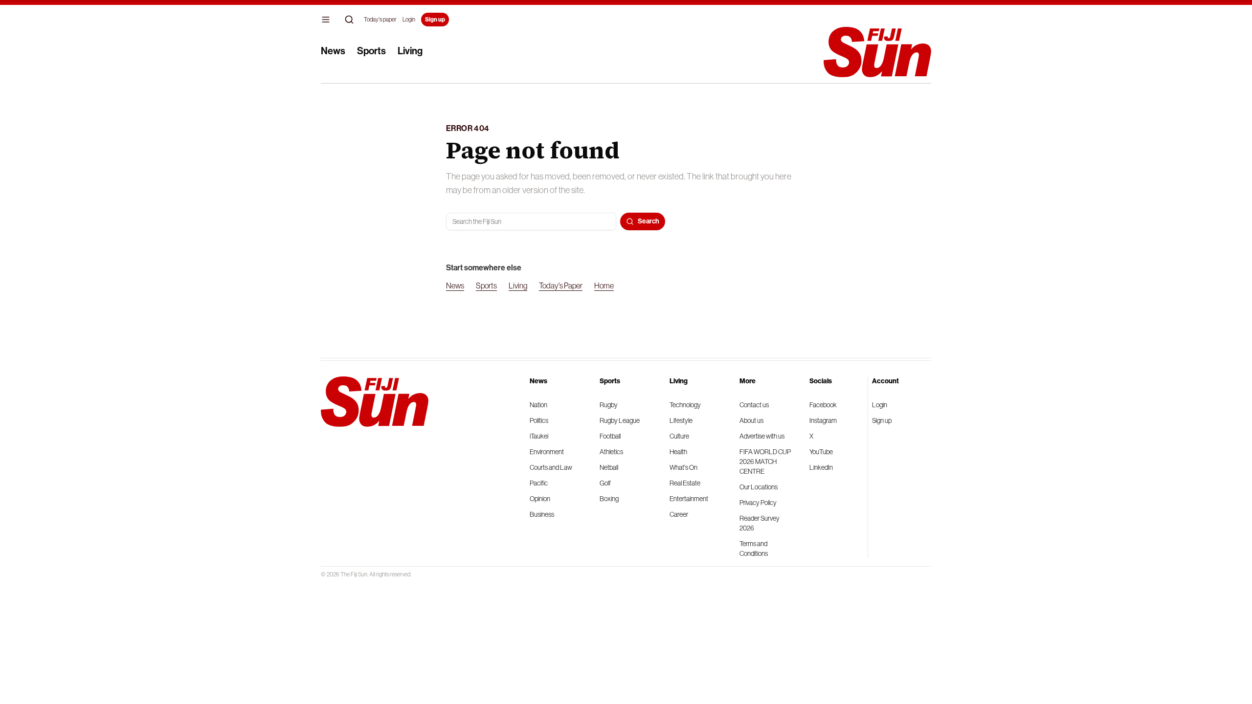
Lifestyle (681, 420)
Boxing (609, 499)
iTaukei (539, 436)
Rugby (609, 405)
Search (648, 221)
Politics (539, 420)
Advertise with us (761, 436)
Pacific (539, 483)
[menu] (326, 19)
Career (679, 514)
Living (410, 51)
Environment (547, 452)
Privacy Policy (758, 502)
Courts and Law (551, 467)
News (333, 51)
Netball (609, 467)
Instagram (823, 420)
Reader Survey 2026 (759, 523)
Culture (679, 436)
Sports (371, 51)
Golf (605, 483)
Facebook (823, 405)
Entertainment (689, 499)
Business (542, 514)
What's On (683, 467)
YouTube (821, 452)
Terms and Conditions (753, 548)
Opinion (540, 499)
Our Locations (758, 487)
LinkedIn (821, 467)
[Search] (349, 19)
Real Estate (685, 483)
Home (604, 285)
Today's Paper (560, 285)
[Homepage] (877, 52)
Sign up (435, 19)
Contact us (754, 405)
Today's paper (380, 19)
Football (610, 436)
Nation (538, 405)
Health (678, 452)
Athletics (611, 452)
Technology (685, 405)
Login (408, 19)
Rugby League (620, 420)
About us (751, 420)
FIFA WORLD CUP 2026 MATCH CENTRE (765, 461)
